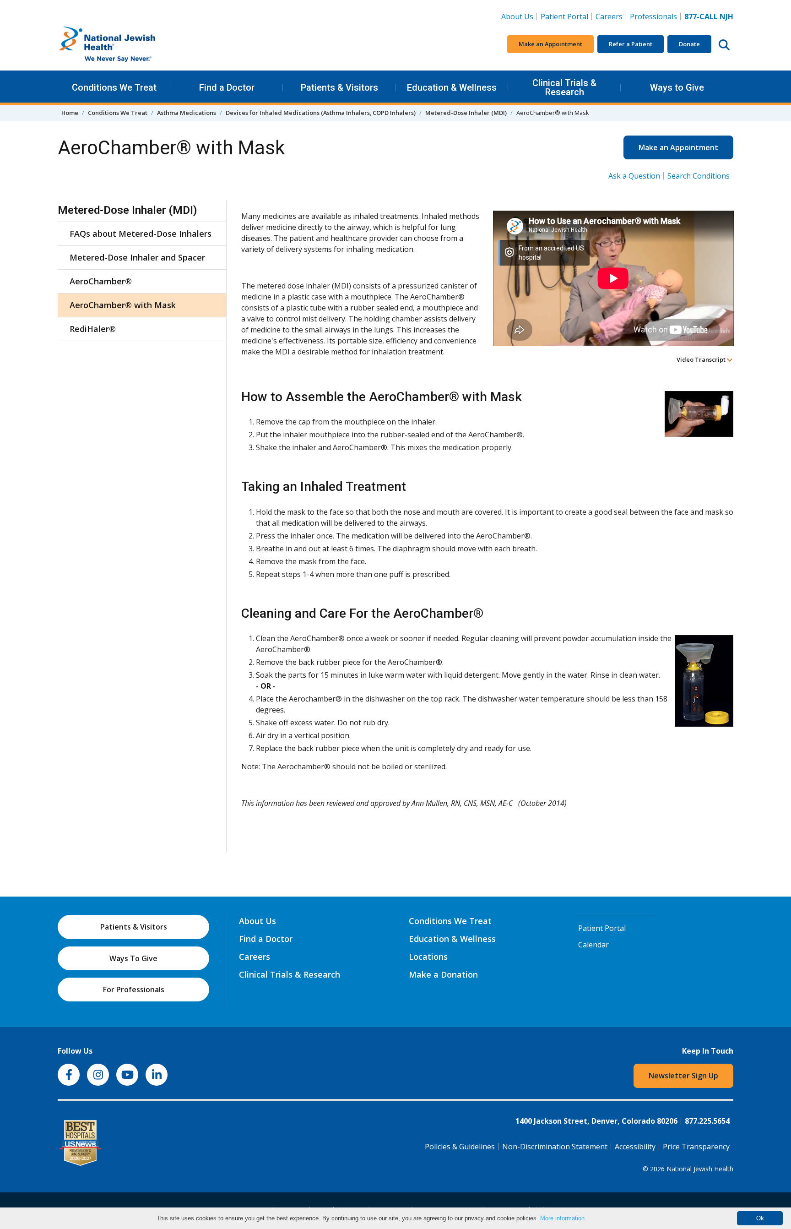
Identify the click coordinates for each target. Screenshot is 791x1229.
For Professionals (133, 989)
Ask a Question (634, 176)
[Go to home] (126, 44)
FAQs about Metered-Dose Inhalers (140, 233)
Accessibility (635, 1147)
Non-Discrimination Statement (554, 1147)
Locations (428, 956)
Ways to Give (677, 87)
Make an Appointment (550, 44)
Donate (689, 44)
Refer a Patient (630, 44)
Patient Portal (564, 16)
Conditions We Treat (114, 87)
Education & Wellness (452, 87)
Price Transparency (696, 1147)
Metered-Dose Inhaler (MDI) (466, 113)
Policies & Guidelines (460, 1147)
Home (69, 113)
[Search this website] (724, 44)
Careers (611, 16)
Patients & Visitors (339, 87)
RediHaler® (93, 328)
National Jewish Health (699, 1168)
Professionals (653, 16)
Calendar (593, 945)
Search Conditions (698, 176)
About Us (517, 16)
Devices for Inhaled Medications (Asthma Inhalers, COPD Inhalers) (321, 113)
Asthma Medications (186, 113)
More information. (563, 1218)
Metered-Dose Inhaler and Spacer (137, 257)
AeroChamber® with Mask (123, 304)
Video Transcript (702, 359)
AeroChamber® (101, 281)
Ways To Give (133, 958)
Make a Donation (443, 974)
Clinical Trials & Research (564, 87)
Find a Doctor (227, 87)
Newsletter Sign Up (683, 1076)
